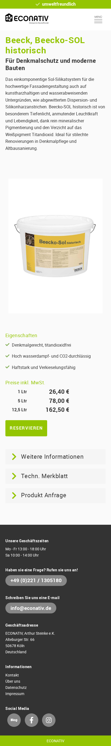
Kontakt (12, 675)
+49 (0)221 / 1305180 (36, 580)
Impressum (14, 693)
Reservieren (26, 428)
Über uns (12, 681)
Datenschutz (16, 687)
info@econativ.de (31, 608)
